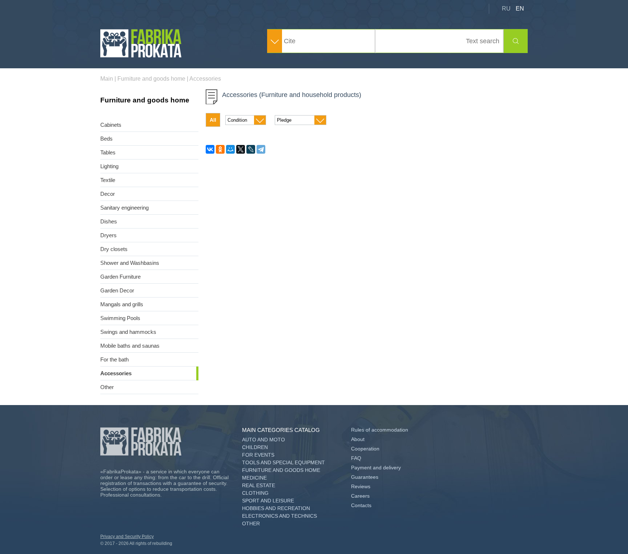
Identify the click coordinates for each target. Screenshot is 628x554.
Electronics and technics (279, 516)
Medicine (254, 478)
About (358, 439)
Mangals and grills (121, 304)
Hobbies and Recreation (276, 508)
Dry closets (114, 249)
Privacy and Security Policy (127, 536)
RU (506, 8)
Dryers (108, 235)
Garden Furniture (120, 277)
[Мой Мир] (230, 149)
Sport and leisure (268, 501)
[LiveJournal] (250, 149)
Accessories (116, 373)
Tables (108, 152)
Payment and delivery (376, 467)
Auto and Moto (263, 439)
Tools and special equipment (283, 462)
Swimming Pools (120, 318)
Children (255, 447)
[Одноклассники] (220, 149)
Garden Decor (117, 290)
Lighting (109, 166)
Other (107, 387)
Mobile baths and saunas (130, 346)
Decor (107, 194)
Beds (106, 139)
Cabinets (110, 125)
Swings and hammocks (128, 332)
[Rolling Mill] (141, 56)
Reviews (360, 486)
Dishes (108, 221)
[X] (240, 149)
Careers (360, 496)
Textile (107, 180)
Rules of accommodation (379, 430)
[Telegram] (261, 149)
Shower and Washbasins (129, 263)
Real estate (258, 485)
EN (520, 8)
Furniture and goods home (281, 470)
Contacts (361, 505)
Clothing (255, 493)
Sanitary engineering (124, 208)
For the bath (114, 359)
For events (258, 455)
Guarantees (364, 477)
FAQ (356, 458)
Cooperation (365, 449)
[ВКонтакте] (210, 149)
